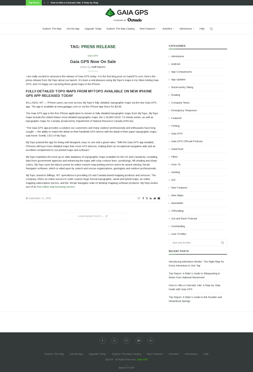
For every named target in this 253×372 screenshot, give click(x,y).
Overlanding (178, 226)
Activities (167, 28)
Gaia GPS (177, 133)
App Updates (178, 79)
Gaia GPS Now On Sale (93, 61)
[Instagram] (126, 340)
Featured (176, 118)
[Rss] (150, 340)
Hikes (174, 156)
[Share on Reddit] (155, 198)
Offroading (177, 210)
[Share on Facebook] (143, 198)
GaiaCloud (177, 148)
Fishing (175, 125)
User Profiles (178, 233)
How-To (176, 164)
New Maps (177, 195)
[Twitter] (114, 340)
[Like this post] (139, 198)
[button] (44, 2)
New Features (147, 28)
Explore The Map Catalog (121, 28)
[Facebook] (102, 340)
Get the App (73, 28)
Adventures (186, 28)
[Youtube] (138, 340)
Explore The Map (52, 28)
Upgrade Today (93, 28)
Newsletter (177, 203)
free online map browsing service (56, 186)
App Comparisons (181, 71)
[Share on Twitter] (147, 198)
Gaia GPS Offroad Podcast (187, 141)
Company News (180, 102)
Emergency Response (184, 110)
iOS (173, 179)
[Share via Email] (159, 198)
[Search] (211, 29)
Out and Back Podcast (184, 218)
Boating (175, 94)
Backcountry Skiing (182, 87)
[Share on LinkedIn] (151, 198)
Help (201, 28)
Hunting (175, 172)
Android (175, 63)
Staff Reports (98, 67)
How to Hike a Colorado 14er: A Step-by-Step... (75, 3)
